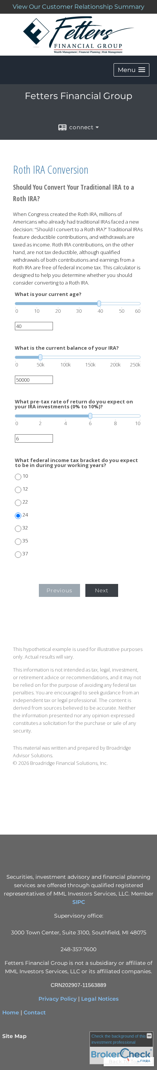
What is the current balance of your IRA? (67, 347)
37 (25, 553)
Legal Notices (100, 998)
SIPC (78, 902)
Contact (35, 1012)
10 (25, 475)
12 (25, 488)
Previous (59, 590)
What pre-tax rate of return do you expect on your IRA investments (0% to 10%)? (74, 404)
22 (25, 501)
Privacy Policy (57, 998)
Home (10, 1012)
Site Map (14, 1036)
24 (25, 514)
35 (25, 540)
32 (25, 527)
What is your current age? (48, 294)
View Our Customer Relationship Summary (78, 6)
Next (102, 590)
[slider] (78, 303)
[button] (131, 70)
